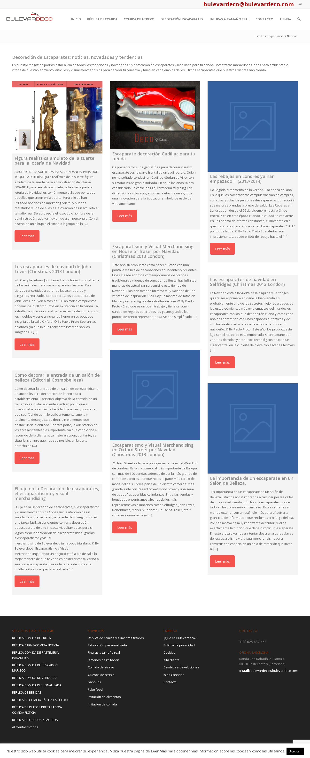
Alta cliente (171, 660)
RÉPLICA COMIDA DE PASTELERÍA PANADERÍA (35, 655)
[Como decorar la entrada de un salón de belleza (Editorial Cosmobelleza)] (57, 367)
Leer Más (159, 751)
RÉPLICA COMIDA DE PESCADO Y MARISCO (35, 667)
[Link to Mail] (300, 3)
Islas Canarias (173, 675)
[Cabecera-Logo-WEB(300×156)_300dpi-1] (29, 19)
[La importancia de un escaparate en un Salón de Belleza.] (253, 428)
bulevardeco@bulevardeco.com (274, 670)
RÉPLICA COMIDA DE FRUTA (31, 638)
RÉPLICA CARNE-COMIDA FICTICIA (35, 645)
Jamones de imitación (103, 660)
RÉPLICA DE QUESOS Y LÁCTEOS (35, 720)
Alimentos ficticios (25, 727)
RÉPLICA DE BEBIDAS (26, 692)
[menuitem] (76, 19)
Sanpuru (94, 682)
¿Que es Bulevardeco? (179, 638)
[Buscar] (299, 19)
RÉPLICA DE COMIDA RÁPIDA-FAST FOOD (41, 700)
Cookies (169, 652)
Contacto (170, 682)
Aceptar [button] (295, 751)
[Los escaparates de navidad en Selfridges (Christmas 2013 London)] (253, 272)
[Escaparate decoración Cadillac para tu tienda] (155, 115)
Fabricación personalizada (107, 645)
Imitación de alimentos (104, 697)
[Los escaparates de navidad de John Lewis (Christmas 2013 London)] (57, 259)
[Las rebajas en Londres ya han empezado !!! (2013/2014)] (253, 126)
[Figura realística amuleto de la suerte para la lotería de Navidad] (57, 117)
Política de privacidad (179, 645)
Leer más (27, 236)
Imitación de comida (102, 704)
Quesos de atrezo (101, 675)
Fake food (95, 689)
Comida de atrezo (101, 667)
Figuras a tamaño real (104, 652)
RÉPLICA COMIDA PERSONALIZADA (36, 685)
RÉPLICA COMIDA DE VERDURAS (34, 677)
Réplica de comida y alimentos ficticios (116, 638)
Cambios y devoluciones (181, 667)
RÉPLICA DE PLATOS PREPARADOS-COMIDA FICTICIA (37, 709)
